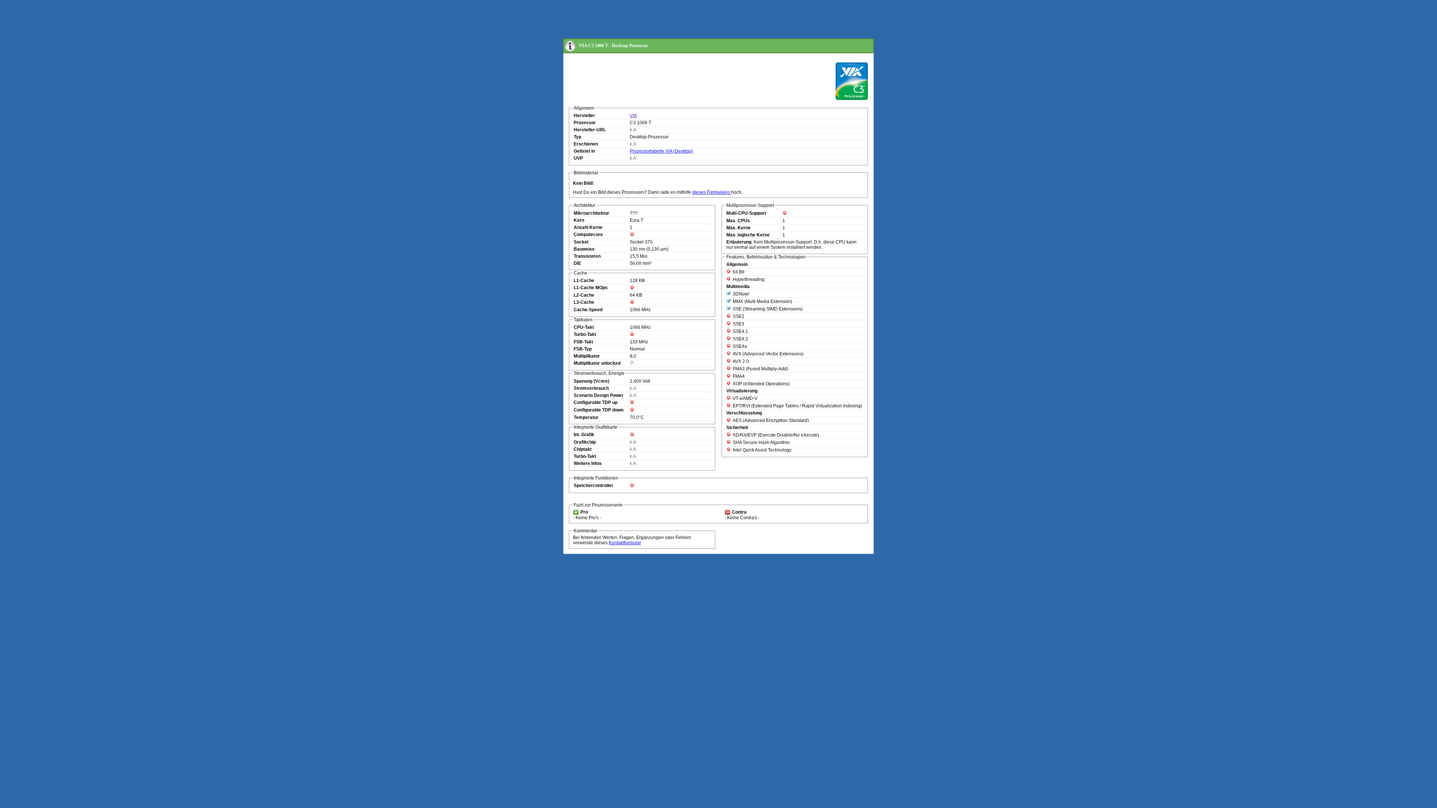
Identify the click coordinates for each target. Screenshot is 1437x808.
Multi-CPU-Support (746, 213)
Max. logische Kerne (748, 235)
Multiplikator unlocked (597, 363)
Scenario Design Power (598, 395)
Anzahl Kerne (588, 227)
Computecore (588, 234)
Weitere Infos (588, 463)
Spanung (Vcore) (591, 381)
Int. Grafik (584, 434)
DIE (577, 263)
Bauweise (584, 249)
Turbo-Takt (585, 334)
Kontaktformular (625, 542)
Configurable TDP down (598, 410)
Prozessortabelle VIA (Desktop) (661, 151)
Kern (579, 220)
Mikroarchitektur (591, 213)
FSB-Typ (583, 349)
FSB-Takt (583, 342)
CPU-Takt (584, 327)
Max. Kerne (738, 227)
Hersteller (584, 115)
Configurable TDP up (595, 402)
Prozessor (585, 122)
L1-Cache (584, 280)
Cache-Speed (588, 309)
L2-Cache (584, 295)
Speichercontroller (593, 485)
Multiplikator (587, 356)
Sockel (581, 242)
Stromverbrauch (591, 388)
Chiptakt (583, 449)
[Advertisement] (699, 20)
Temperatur (586, 417)
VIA (633, 115)
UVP (578, 158)
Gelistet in (584, 151)
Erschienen (586, 144)
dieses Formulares (711, 192)
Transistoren (587, 256)
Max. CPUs (738, 220)
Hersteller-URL (590, 129)
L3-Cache (584, 302)
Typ (577, 137)
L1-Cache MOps (591, 287)
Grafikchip (585, 442)
